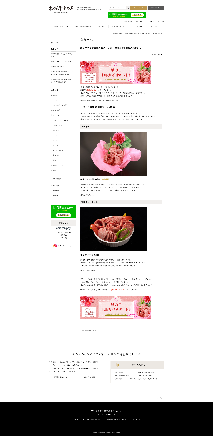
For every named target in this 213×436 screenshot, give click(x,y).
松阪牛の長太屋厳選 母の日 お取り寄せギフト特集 (99, 100)
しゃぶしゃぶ (57, 125)
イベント (54, 100)
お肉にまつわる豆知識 (60, 120)
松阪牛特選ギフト (61, 27)
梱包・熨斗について (145, 376)
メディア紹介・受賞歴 (59, 105)
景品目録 (56, 155)
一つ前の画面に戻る (89, 330)
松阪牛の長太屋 (117, 33)
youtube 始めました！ (58, 67)
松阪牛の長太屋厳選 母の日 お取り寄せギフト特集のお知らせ (62, 73)
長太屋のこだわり (57, 165)
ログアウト (161, 21)
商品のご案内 (55, 110)
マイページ (150, 21)
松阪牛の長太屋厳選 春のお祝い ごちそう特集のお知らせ (62, 81)
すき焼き (56, 130)
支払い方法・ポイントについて (125, 379)
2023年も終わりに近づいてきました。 (62, 55)
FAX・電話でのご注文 (121, 376)
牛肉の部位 (55, 196)
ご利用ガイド (139, 26)
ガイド (55, 135)
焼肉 (54, 160)
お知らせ (54, 95)
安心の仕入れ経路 (89, 377)
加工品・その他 (58, 150)
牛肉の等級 (55, 191)
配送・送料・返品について (147, 379)
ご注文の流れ (118, 372)
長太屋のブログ (58, 42)
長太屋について (118, 27)
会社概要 (75, 420)
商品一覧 (101, 27)
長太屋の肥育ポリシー (61, 377)
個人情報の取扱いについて (116, 420)
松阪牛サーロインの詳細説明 (61, 61)
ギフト (55, 140)
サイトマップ (140, 21)
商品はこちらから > (87, 195)
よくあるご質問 (153, 26)
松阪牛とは (55, 186)
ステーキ (56, 145)
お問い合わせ (128, 21)
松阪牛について (56, 115)
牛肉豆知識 (56, 178)
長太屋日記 (55, 170)
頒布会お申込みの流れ (146, 372)
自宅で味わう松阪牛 (83, 27)
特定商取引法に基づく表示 (93, 420)
